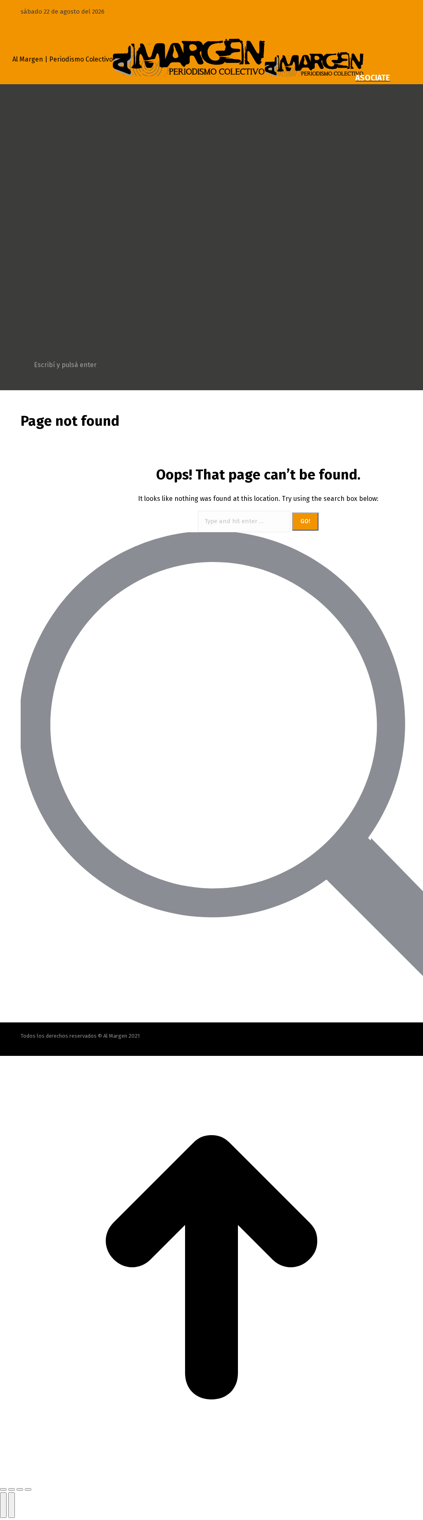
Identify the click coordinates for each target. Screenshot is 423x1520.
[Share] (11, 1489)
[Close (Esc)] (3, 1489)
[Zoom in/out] (28, 1489)
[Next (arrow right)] (11, 1505)
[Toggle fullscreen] (20, 1489)
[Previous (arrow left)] (3, 1505)
